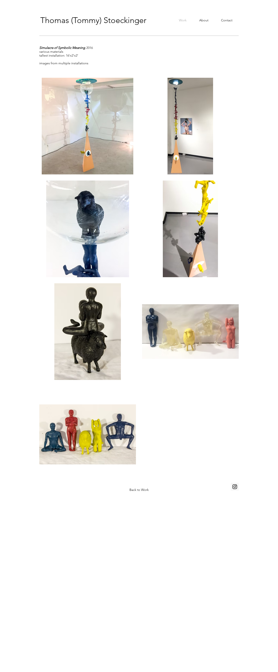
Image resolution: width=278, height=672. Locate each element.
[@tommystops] (235, 487)
